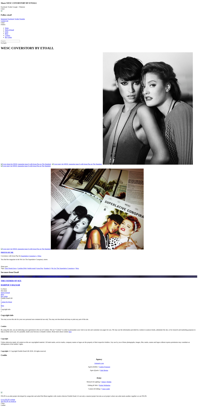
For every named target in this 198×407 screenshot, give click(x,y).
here (70, 332)
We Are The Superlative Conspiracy (63, 268)
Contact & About (6, 302)
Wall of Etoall (9, 30)
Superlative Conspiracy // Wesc (31, 256)
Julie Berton (104, 370)
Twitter (16, 19)
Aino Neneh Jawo (10, 268)
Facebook (11, 19)
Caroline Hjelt (22, 268)
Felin (6, 32)
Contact (7, 35)
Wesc (77, 268)
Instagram (4, 19)
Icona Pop (39, 268)
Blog (6, 34)
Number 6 (47, 268)
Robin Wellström (104, 385)
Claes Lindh (106, 389)
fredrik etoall (31, 268)
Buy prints (8, 37)
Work (7, 28)
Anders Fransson (104, 367)
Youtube (22, 19)
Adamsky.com (99, 363)
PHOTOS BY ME (7, 252)
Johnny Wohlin (106, 382)
